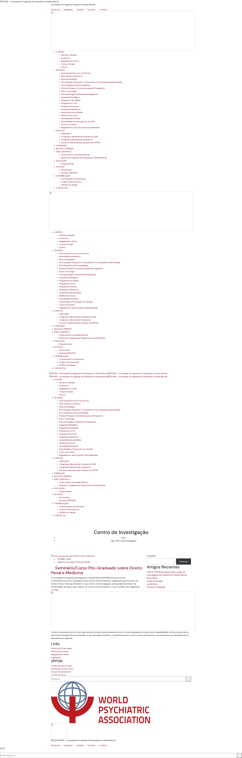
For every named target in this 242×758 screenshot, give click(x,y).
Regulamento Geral (60, 654)
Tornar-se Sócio (58, 675)
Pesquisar (151, 556)
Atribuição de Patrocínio (62, 668)
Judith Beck (152, 584)
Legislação (56, 657)
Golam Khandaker (155, 581)
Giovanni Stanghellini (156, 587)
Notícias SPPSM (83, 562)
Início (123, 537)
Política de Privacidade (61, 648)
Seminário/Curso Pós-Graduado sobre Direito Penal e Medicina (96, 570)
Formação (70, 562)
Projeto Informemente (61, 671)
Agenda (61, 562)
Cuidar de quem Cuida (61, 665)
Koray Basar (152, 578)
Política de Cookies (60, 651)
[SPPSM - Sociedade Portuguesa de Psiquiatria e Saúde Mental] (78, 373)
